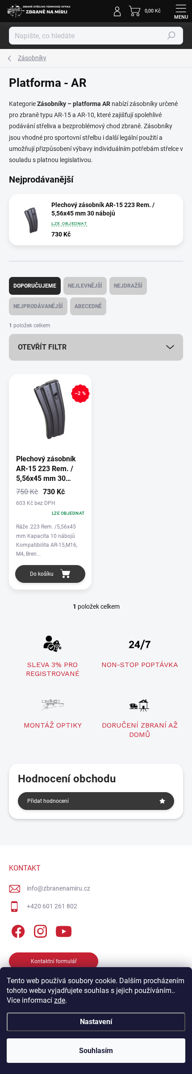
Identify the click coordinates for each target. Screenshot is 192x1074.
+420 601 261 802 (52, 906)
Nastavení (96, 1021)
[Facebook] (17, 929)
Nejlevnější (85, 286)
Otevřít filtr (42, 347)
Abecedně (88, 306)
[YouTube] (64, 929)
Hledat (171, 36)
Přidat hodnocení (48, 801)
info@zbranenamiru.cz (58, 888)
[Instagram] (39, 929)
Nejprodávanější (38, 306)
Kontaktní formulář (54, 961)
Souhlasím (96, 1050)
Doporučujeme (34, 286)
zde (59, 1000)
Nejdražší (128, 286)
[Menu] (181, 11)
